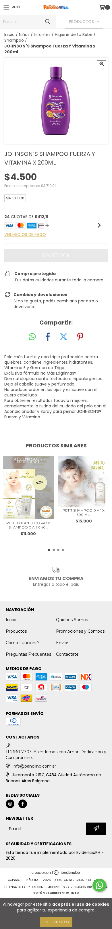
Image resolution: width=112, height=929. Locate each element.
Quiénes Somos (72, 619)
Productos (16, 631)
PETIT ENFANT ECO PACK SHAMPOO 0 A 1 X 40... (28, 525)
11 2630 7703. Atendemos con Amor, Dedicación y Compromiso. (56, 754)
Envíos (62, 642)
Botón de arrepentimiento (56, 893)
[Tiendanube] (56, 874)
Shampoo (14, 40)
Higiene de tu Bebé (73, 34)
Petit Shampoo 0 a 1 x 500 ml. (84, 512)
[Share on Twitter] (63, 337)
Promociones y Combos (80, 631)
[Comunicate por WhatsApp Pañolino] (99, 885)
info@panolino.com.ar (34, 766)
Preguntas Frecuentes (28, 654)
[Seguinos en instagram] (10, 804)
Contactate (67, 654)
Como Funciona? (23, 642)
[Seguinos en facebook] (22, 804)
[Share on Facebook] (47, 337)
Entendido (56, 922)
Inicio (9, 34)
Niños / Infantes (35, 34)
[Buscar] (47, 21)
